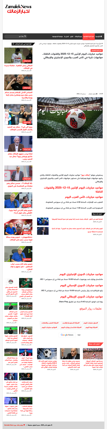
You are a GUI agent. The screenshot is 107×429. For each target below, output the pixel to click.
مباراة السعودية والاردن (70, 323)
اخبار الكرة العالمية (88, 36)
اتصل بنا (66, 36)
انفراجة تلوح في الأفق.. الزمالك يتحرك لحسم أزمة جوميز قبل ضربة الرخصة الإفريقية (77, 219)
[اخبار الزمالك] (18, 9)
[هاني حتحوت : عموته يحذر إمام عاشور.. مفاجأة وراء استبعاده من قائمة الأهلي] (11, 400)
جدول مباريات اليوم (90, 323)
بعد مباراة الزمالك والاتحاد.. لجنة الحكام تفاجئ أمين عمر (11, 360)
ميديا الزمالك (78, 36)
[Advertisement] (70, 16)
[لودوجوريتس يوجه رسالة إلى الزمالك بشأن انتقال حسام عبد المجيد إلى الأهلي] (25, 283)
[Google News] (67, 335)
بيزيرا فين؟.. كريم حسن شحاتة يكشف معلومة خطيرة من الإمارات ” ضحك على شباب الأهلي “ (26, 362)
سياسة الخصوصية (57, 36)
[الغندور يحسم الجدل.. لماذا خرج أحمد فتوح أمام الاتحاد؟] (25, 306)
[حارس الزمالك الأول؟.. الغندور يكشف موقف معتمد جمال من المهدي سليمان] (11, 306)
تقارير (71, 36)
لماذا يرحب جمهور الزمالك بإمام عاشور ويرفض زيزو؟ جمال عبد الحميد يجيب (20, 156)
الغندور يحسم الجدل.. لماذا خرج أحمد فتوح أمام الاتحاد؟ (26, 314)
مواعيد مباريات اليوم (49, 328)
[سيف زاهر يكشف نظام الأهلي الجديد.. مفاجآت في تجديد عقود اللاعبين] (25, 376)
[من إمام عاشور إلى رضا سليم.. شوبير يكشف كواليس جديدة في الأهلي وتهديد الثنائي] (11, 376)
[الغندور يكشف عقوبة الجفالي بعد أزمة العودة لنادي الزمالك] (11, 330)
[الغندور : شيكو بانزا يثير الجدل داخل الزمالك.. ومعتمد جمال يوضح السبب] (25, 330)
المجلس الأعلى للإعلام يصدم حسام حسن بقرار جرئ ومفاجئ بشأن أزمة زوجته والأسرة (18, 95)
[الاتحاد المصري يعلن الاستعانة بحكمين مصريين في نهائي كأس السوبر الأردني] (11, 281)
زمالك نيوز (85, 175)
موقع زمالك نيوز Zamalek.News (13, 425)
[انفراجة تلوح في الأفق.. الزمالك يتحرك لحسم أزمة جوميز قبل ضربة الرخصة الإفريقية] (43, 221)
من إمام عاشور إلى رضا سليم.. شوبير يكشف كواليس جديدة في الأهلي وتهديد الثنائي (10, 386)
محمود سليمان (92, 94)
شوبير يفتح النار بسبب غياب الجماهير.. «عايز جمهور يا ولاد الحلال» (21, 267)
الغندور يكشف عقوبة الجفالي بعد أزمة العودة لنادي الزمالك (11, 338)
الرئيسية (98, 36)
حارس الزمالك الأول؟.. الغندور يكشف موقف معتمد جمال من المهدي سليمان (11, 316)
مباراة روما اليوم (91, 328)
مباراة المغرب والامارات (49, 323)
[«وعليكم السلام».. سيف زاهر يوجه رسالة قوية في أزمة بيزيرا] (25, 400)
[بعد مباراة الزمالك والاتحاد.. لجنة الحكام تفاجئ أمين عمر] (11, 352)
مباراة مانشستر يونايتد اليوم (70, 328)
